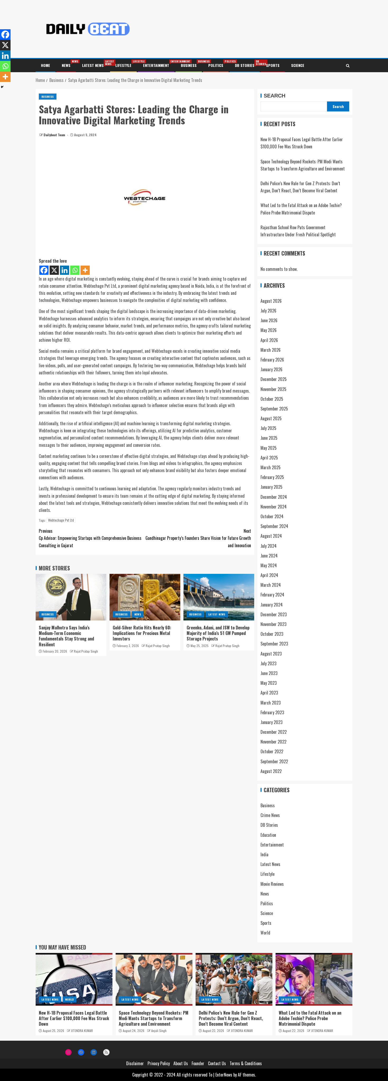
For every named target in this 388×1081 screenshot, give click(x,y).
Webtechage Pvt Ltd (61, 520)
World (265, 933)
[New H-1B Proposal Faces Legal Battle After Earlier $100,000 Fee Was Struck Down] (74, 979)
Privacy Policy (159, 1063)
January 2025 (271, 487)
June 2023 (269, 673)
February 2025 (272, 477)
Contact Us (217, 1063)
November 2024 (274, 506)
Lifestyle (123, 65)
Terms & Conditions (246, 1063)
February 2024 (272, 594)
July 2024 (269, 546)
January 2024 (272, 604)
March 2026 (271, 350)
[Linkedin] (64, 270)
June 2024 (269, 555)
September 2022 (274, 761)
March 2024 (271, 585)
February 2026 (272, 359)
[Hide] (2, 87)
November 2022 (273, 741)
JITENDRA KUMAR (82, 1030)
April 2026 (269, 340)
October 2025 (272, 399)
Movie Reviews (272, 884)
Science (297, 65)
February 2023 (272, 712)
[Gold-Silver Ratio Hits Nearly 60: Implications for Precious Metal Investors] (145, 597)
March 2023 (271, 703)
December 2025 (274, 379)
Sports (273, 65)
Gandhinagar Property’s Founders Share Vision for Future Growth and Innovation (198, 538)
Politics (215, 65)
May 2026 (269, 330)
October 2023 (272, 634)
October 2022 (272, 751)
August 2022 (271, 771)
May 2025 (269, 448)
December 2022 (274, 732)
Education (268, 835)
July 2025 (268, 428)
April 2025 (269, 457)
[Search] (347, 66)
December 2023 (274, 614)
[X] (54, 270)
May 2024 (269, 565)
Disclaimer (135, 1063)
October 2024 (272, 516)
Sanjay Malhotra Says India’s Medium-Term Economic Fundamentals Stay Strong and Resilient (66, 636)
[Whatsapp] (74, 270)
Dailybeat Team (55, 135)
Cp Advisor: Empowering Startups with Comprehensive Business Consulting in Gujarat (90, 538)
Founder (198, 1063)
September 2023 (274, 643)
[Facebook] (44, 270)
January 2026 (271, 369)
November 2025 (273, 389)
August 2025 (271, 418)
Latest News (93, 65)
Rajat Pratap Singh (86, 651)
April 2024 (269, 575)
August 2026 (271, 301)
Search (274, 95)
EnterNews (223, 1075)
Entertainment (156, 65)
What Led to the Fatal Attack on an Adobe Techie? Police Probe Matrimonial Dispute (310, 1018)
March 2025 (271, 467)
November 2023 (273, 624)
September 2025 (274, 408)
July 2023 (268, 663)
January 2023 (271, 722)
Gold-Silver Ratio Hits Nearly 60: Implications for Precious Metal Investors (142, 633)
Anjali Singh (159, 1030)
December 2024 (274, 497)
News (66, 65)
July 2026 (268, 310)
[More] (85, 270)
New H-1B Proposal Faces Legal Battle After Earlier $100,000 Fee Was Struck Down (74, 1018)
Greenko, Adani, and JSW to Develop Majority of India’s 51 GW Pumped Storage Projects (218, 633)
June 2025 (269, 438)
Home (45, 65)
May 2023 (269, 683)
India (264, 854)
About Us (180, 1063)
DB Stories (244, 65)
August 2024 (271, 536)
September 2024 (274, 526)
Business (189, 65)
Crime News (270, 815)
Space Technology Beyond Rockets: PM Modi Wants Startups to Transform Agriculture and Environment (153, 1018)
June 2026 (269, 320)
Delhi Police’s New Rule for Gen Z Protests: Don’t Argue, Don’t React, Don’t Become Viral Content (231, 1018)
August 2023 (271, 653)
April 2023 (269, 692)
